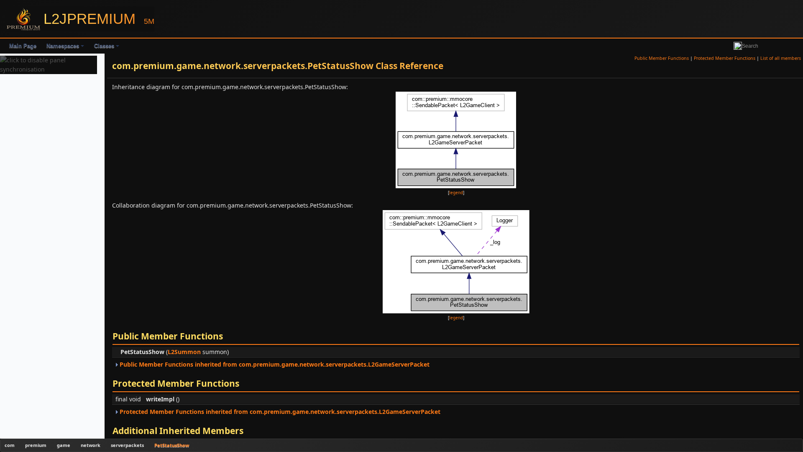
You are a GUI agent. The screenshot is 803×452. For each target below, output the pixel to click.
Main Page (22, 46)
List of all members (780, 58)
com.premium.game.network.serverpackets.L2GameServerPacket (334, 364)
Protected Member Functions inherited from (279, 412)
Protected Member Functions (724, 58)
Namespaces (62, 46)
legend (456, 192)
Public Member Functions (661, 58)
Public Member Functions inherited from (274, 364)
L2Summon (184, 352)
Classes (104, 46)
